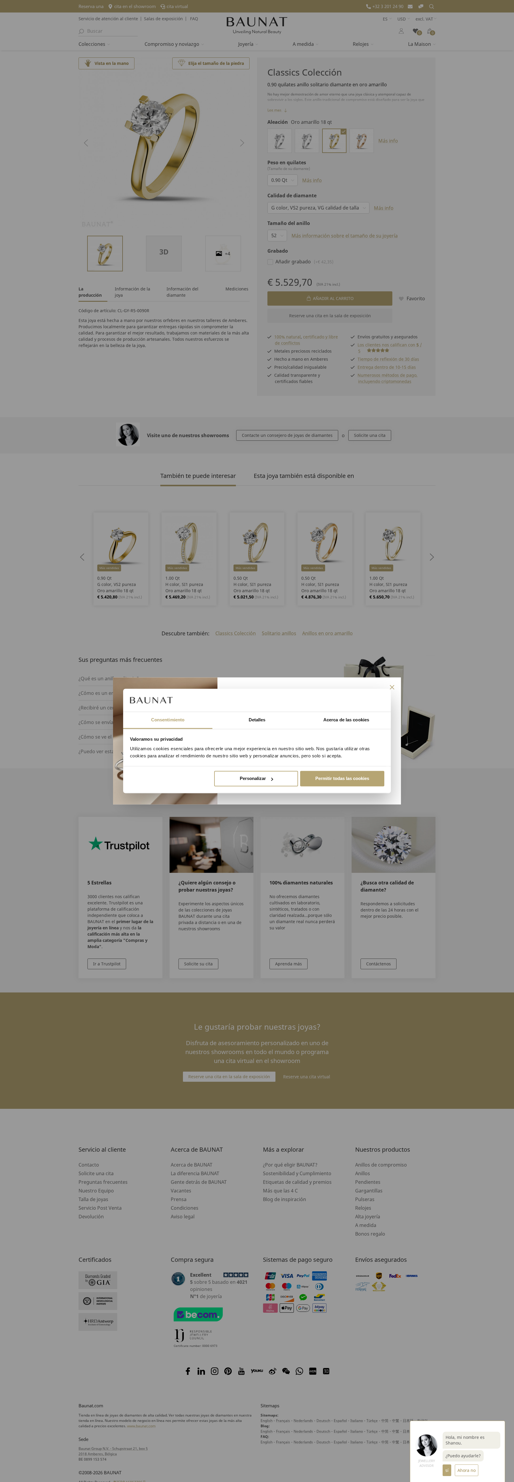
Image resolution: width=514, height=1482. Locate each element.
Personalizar (253, 778)
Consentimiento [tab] (167, 719)
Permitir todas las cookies (342, 778)
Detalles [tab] (257, 719)
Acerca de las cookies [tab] (346, 719)
